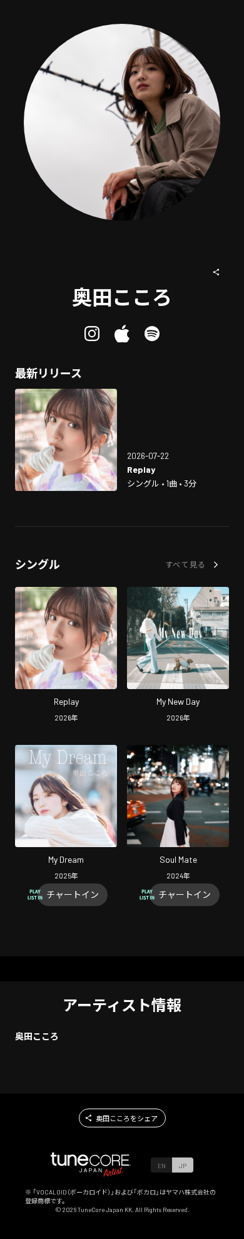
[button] (216, 272)
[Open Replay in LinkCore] (66, 440)
